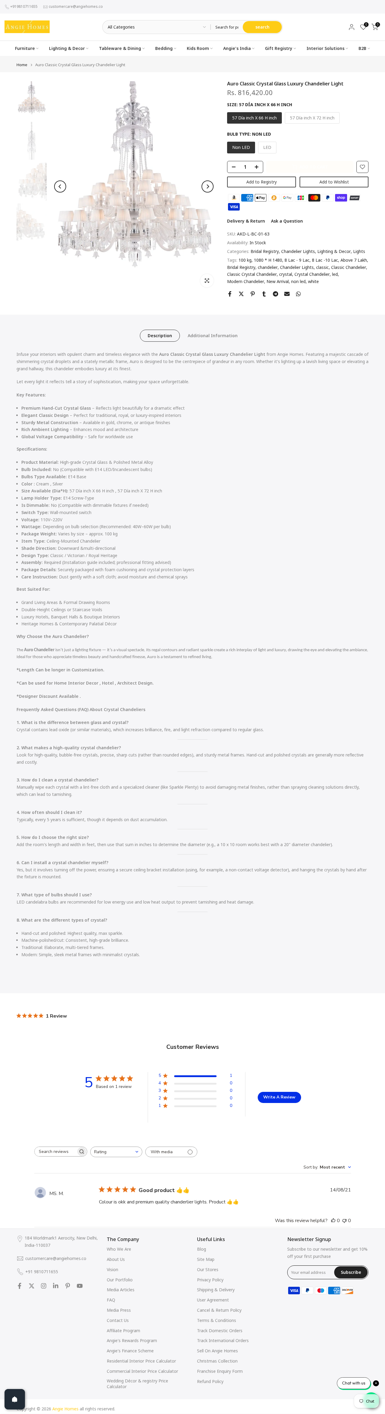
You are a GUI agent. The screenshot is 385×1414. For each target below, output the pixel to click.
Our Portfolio (120, 1280)
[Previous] (60, 186)
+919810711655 (24, 6)
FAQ (111, 1300)
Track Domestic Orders (219, 1330)
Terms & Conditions (216, 1320)
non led (298, 281)
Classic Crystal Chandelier (252, 274)
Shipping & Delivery (216, 1289)
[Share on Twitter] (241, 294)
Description (160, 335)
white (313, 281)
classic (322, 267)
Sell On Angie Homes (217, 1351)
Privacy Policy (210, 1280)
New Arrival (277, 281)
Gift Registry (278, 48)
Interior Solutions (325, 48)
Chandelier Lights (298, 251)
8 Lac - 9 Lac (297, 260)
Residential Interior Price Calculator (141, 1361)
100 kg (245, 260)
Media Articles (120, 1289)
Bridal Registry (265, 251)
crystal (285, 274)
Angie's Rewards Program (132, 1340)
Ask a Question (287, 221)
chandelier (268, 267)
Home (22, 65)
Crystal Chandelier (312, 274)
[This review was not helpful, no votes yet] (344, 1220)
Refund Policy (210, 1381)
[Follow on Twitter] (32, 1285)
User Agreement (213, 1300)
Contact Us (118, 1320)
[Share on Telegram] (275, 294)
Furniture (25, 48)
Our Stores (207, 1269)
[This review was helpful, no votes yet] (333, 1220)
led (335, 274)
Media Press (119, 1310)
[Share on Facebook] (230, 294)
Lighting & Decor (67, 48)
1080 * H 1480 (268, 260)
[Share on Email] (287, 294)
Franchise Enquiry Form (220, 1371)
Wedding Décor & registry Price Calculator (137, 1384)
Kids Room (198, 48)
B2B (362, 48)
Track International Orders (223, 1340)
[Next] (208, 186)
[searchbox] (55, 1151)
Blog (201, 1249)
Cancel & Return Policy (219, 1310)
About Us (116, 1259)
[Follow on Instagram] (44, 1285)
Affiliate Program (123, 1330)
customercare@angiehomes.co (76, 6)
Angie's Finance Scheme (130, 1351)
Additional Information (213, 335)
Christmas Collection (217, 1361)
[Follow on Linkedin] (56, 1285)
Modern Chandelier (245, 281)
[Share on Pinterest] (252, 294)
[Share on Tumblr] (264, 294)
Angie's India (237, 48)
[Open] (15, 1399)
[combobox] (116, 1152)
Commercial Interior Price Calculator (142, 1371)
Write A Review (279, 1097)
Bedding (164, 48)
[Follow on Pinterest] (68, 1285)
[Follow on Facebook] (20, 1285)
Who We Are (119, 1249)
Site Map (205, 1259)
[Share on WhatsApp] (298, 294)
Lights (359, 251)
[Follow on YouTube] (80, 1285)
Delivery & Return (246, 221)
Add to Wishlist (334, 182)
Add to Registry (261, 182)
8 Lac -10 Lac (325, 260)
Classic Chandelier (348, 267)
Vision (112, 1269)
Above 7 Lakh (353, 260)
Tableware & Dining (120, 48)
